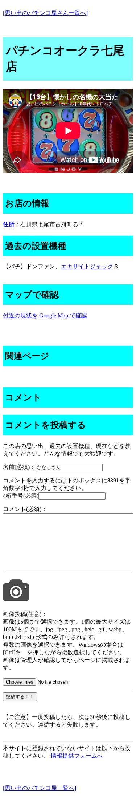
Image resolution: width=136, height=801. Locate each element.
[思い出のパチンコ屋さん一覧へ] (45, 13)
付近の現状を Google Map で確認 (45, 315)
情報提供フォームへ (77, 756)
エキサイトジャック (87, 266)
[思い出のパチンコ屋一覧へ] (39, 788)
